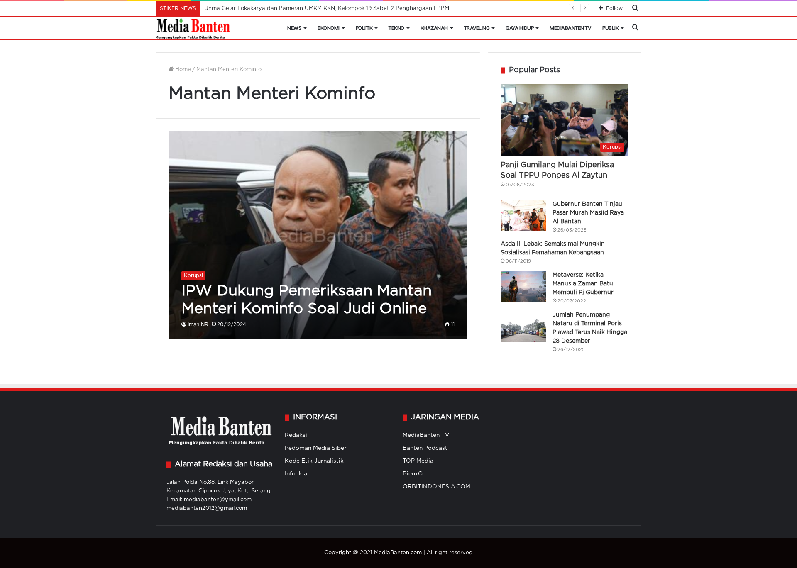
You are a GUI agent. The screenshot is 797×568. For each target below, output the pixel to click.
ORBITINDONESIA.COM (436, 486)
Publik (610, 28)
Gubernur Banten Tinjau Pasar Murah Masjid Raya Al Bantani (588, 213)
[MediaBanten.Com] (193, 28)
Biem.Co (414, 473)
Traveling (477, 28)
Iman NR (198, 324)
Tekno (396, 28)
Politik (364, 28)
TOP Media (418, 460)
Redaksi (296, 435)
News (294, 28)
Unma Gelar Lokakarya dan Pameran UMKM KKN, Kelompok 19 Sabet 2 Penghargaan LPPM (326, 8)
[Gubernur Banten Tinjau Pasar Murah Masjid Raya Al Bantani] (523, 215)
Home (182, 69)
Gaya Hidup (519, 28)
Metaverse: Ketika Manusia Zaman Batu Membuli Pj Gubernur (583, 284)
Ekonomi (329, 28)
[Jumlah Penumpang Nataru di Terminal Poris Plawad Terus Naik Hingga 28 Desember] (523, 326)
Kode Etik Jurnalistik (314, 460)
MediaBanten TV (570, 28)
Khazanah (434, 28)
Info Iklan (297, 473)
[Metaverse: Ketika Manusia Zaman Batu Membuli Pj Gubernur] (523, 286)
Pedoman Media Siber (316, 448)
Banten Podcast (425, 448)
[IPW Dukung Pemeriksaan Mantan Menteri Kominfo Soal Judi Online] (318, 235)
